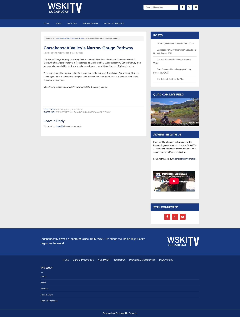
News (67, 109)
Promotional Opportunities (142, 260)
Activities (60, 109)
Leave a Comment (51, 53)
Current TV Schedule (83, 260)
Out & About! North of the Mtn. (170, 79)
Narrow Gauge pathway (99, 112)
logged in (60, 126)
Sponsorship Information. (184, 159)
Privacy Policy (166, 260)
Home (66, 260)
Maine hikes (82, 112)
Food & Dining (47, 295)
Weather (44, 289)
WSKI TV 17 (64, 10)
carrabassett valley (66, 112)
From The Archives (49, 301)
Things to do (77, 109)
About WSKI (104, 260)
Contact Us (119, 260)
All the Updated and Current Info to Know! (175, 43)
